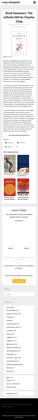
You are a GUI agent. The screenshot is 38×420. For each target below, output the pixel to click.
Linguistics (9, 341)
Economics (9, 330)
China (8, 320)
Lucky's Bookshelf (11, 2)
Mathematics (10, 344)
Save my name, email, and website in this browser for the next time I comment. (20, 258)
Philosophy (10, 354)
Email (27, 248)
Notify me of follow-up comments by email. (19, 267)
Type (7, 377)
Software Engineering (13, 364)
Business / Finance (12, 314)
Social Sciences (11, 361)
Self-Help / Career (12, 357)
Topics (8, 307)
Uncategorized (10, 393)
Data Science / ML (12, 327)
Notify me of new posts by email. (19, 276)
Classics (9, 380)
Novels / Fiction (11, 384)
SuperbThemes (31, 415)
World (8, 371)
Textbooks (9, 387)
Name (11, 248)
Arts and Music (11, 310)
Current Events (11, 324)
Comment (19, 221)
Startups (9, 368)
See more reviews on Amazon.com (19, 135)
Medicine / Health (12, 347)
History (8, 334)
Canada (8, 317)
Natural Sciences (21, 27)
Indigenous (10, 337)
